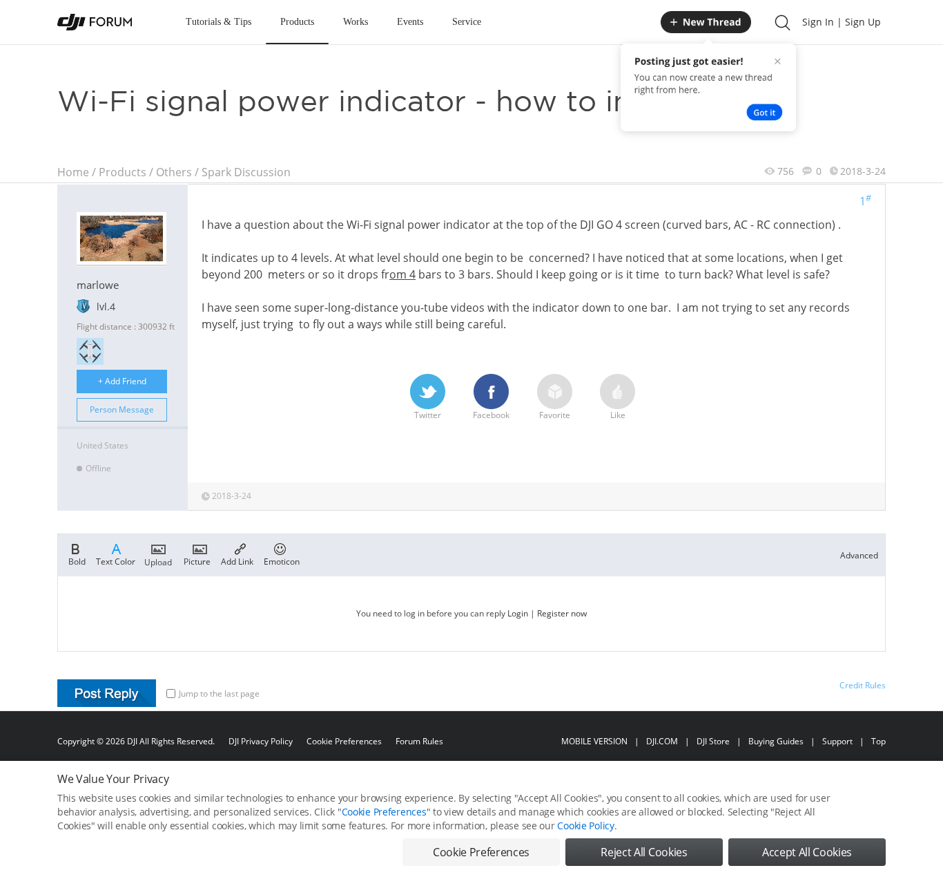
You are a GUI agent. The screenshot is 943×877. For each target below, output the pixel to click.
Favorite (554, 415)
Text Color (115, 561)
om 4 (402, 274)
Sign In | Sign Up (841, 21)
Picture (197, 561)
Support (837, 741)
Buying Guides (776, 741)
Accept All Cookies (807, 852)
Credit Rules (862, 685)
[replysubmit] (106, 693)
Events (410, 22)
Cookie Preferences (344, 741)
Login (517, 613)
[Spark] (90, 351)
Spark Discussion (246, 172)
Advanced (859, 555)
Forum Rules (419, 741)
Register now (562, 613)
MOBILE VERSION (594, 741)
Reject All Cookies (644, 852)
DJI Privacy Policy (261, 741)
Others (174, 172)
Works (355, 22)
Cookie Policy (585, 825)
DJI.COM (662, 741)
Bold (77, 561)
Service (466, 22)
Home (73, 172)
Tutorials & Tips (218, 22)
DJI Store (713, 741)
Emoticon (282, 561)
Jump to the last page (219, 693)
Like (617, 415)
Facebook (491, 415)
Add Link (237, 561)
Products (297, 22)
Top (878, 741)
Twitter (427, 415)
